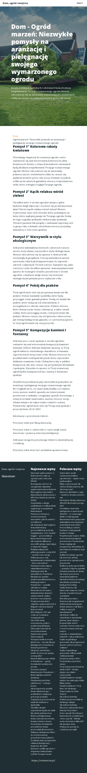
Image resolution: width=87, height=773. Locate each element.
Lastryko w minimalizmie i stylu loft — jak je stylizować (72, 635)
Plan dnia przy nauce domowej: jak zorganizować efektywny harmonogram (72, 601)
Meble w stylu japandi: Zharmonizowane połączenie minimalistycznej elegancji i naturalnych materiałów (72, 520)
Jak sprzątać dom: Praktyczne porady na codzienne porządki (69, 727)
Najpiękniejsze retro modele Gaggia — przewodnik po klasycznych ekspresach (43, 536)
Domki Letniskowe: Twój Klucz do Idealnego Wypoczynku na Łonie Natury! (70, 690)
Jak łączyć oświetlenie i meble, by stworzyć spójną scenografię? (42, 653)
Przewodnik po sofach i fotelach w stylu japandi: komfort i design (70, 530)
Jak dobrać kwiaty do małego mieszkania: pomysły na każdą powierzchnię (72, 582)
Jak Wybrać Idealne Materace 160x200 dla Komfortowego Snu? (72, 503)
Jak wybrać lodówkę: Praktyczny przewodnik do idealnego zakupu (71, 699)
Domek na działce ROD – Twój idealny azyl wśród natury (70, 661)
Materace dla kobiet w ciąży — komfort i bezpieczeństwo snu (72, 495)
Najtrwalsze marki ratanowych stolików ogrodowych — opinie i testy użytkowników (72, 477)
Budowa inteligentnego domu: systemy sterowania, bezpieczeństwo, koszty (42, 718)
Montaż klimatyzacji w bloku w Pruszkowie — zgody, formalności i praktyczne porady (43, 662)
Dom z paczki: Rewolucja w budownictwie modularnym (71, 714)
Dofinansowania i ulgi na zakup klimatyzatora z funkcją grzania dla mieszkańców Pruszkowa (41, 570)
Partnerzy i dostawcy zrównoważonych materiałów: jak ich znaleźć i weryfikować (43, 518)
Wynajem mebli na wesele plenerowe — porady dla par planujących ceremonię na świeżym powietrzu (43, 643)
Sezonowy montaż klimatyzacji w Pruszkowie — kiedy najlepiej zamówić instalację (43, 673)
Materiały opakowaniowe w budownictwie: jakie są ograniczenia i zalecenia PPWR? (42, 477)
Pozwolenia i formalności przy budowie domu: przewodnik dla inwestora (42, 727)
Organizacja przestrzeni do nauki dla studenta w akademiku (43, 702)
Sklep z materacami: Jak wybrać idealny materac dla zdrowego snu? (72, 486)
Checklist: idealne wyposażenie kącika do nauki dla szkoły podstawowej (43, 710)
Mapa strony (8, 475)
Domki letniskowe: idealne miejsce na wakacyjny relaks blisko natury (72, 680)
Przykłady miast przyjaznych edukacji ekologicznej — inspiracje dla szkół (43, 743)
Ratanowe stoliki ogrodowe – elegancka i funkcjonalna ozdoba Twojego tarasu (43, 751)
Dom (15, 136)
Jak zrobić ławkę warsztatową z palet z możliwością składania (40, 623)
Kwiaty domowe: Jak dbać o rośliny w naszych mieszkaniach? (71, 609)
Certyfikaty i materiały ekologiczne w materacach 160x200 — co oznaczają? (71, 511)
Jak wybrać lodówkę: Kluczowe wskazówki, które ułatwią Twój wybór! (71, 707)
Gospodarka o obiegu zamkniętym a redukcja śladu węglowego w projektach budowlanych (43, 507)
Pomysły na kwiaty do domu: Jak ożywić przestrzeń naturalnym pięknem (72, 574)
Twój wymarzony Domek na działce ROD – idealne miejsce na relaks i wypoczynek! (72, 671)
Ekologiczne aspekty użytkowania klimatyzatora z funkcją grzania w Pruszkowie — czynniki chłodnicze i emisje (43, 582)
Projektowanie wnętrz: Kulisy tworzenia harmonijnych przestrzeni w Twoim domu (72, 538)
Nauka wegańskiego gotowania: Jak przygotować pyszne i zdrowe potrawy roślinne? (72, 643)
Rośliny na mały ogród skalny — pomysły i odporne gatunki (72, 567)
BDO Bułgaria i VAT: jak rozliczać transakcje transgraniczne (41, 615)
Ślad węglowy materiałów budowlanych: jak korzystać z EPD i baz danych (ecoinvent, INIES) (43, 496)
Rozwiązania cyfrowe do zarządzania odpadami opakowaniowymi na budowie (43, 486)
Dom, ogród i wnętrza (15, 3)
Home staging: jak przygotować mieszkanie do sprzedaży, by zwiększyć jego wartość (72, 548)
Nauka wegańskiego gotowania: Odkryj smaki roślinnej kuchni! (70, 653)
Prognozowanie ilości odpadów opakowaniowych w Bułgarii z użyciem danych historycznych (43, 605)
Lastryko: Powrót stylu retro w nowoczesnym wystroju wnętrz (72, 628)
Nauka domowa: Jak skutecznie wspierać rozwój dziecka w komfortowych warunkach (72, 591)
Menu (79, 3)
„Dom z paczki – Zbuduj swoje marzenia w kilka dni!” (72, 719)
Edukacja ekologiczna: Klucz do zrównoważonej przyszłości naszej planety (43, 735)
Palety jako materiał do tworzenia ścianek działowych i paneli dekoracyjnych (41, 632)
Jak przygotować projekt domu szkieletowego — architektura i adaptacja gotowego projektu (41, 692)
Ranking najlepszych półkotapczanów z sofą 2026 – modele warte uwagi (43, 552)
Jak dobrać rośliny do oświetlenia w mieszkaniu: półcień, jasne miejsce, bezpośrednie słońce (71, 619)
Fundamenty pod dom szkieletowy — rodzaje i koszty (41, 683)
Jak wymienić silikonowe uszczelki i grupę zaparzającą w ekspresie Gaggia (43, 544)
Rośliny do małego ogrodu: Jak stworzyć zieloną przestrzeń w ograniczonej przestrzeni (72, 559)
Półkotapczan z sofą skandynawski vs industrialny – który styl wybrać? (43, 560)
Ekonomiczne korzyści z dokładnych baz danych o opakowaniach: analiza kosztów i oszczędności (41, 594)
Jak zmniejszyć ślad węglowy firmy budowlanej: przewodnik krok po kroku (43, 527)
